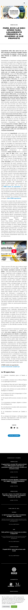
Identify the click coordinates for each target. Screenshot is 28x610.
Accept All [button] (14, 606)
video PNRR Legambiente (14, 198)
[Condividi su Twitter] (14, 427)
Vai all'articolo (14, 524)
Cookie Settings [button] (6, 606)
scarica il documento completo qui (10, 366)
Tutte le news (14, 435)
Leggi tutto (14, 486)
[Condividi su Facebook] (11, 427)
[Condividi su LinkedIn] (17, 427)
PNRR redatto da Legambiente (12, 186)
